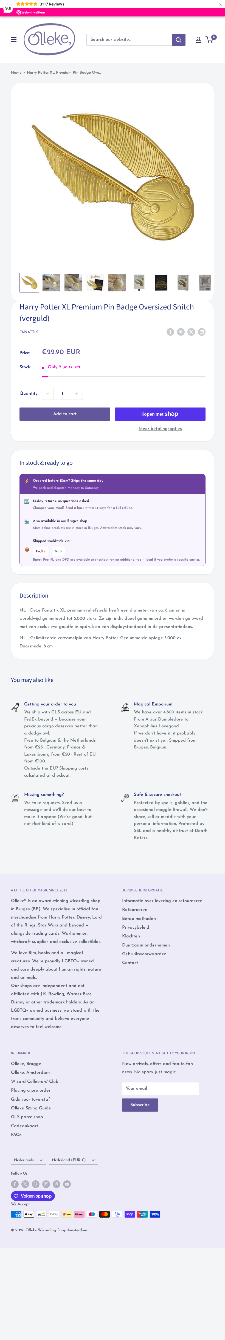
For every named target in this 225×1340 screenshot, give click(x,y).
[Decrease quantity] (48, 394)
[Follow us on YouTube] (67, 1184)
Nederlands (24, 1160)
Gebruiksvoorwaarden (144, 954)
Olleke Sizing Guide (31, 1108)
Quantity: (28, 393)
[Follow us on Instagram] (46, 1184)
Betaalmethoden (139, 919)
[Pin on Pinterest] (181, 332)
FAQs (16, 1135)
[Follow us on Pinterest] (56, 1184)
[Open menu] (13, 39)
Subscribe (140, 1105)
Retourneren (134, 910)
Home (16, 73)
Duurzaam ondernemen (146, 945)
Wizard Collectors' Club (34, 1082)
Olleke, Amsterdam (30, 1073)
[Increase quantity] (77, 394)
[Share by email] (202, 332)
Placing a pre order (30, 1090)
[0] (209, 39)
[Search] (178, 40)
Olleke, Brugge (26, 1064)
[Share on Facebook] (170, 332)
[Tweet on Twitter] (191, 332)
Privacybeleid (135, 927)
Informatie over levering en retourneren (162, 901)
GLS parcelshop (27, 1117)
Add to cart (65, 414)
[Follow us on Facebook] (15, 1184)
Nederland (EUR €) (69, 1160)
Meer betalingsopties (160, 429)
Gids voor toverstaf (30, 1099)
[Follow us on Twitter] (25, 1184)
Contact (130, 963)
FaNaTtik (28, 332)
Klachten (131, 936)
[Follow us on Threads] (36, 1184)
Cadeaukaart (24, 1126)
